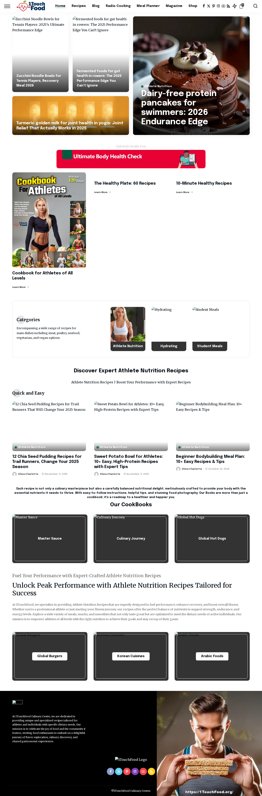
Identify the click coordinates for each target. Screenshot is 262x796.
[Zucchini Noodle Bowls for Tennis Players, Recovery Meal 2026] (40, 54)
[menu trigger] (9, 6)
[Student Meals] (209, 329)
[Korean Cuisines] (131, 656)
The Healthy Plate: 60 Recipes (125, 183)
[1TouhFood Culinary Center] (31, 6)
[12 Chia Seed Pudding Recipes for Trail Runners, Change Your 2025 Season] (49, 426)
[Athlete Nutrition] (128, 329)
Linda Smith (154, 131)
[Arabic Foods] (212, 656)
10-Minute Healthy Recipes (204, 183)
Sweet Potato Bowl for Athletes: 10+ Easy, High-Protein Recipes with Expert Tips (128, 462)
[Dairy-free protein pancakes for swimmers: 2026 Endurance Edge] (191, 75)
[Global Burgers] (49, 656)
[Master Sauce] (49, 538)
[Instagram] (218, 6)
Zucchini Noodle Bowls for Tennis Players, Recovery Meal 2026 (38, 80)
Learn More (19, 287)
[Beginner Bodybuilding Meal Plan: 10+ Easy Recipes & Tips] (213, 426)
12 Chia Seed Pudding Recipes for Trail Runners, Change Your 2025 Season (47, 462)
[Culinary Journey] (131, 538)
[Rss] (228, 6)
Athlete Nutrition (158, 86)
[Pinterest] (213, 6)
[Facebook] (204, 6)
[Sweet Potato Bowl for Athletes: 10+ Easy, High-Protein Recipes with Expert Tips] (131, 426)
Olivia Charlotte (28, 474)
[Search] (255, 6)
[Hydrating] (168, 329)
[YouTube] (223, 6)
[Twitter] (208, 6)
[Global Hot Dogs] (212, 538)
